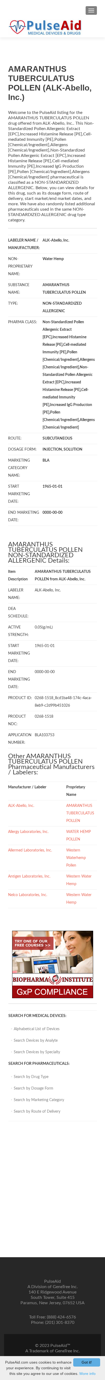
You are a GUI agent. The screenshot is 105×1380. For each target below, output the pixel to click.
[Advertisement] (52, 1192)
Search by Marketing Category (39, 1100)
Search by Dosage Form (33, 1088)
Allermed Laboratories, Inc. (30, 850)
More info (87, 1373)
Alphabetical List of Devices (37, 1029)
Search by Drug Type (31, 1077)
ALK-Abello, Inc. (21, 806)
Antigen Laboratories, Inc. (29, 876)
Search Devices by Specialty (37, 1052)
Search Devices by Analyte (36, 1041)
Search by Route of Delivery (37, 1111)
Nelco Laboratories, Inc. (27, 895)
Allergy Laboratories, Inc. (28, 832)
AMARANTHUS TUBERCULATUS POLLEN (80, 813)
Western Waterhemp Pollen (76, 858)
